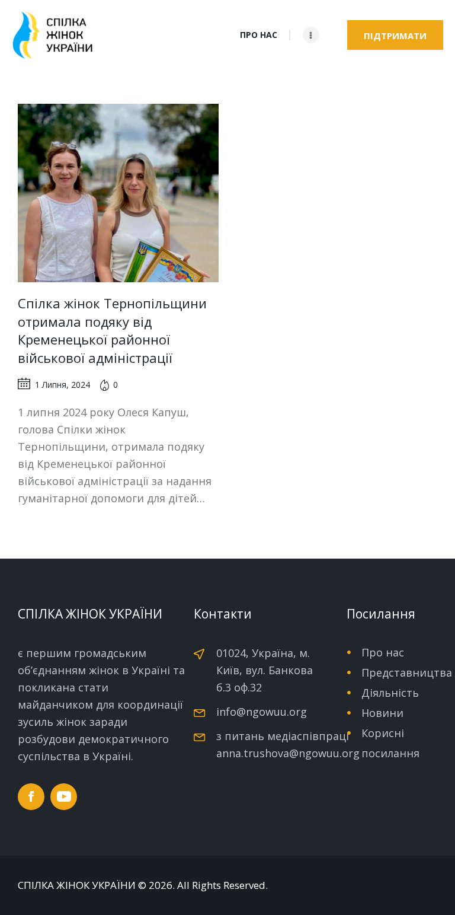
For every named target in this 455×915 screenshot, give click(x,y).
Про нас (382, 652)
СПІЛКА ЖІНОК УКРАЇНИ (77, 885)
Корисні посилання (390, 743)
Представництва (406, 672)
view (118, 193)
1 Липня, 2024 (62, 384)
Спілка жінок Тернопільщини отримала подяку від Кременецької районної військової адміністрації (112, 330)
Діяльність (390, 693)
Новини (382, 713)
